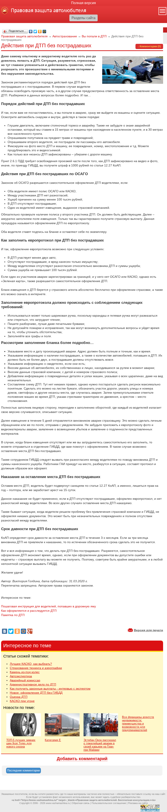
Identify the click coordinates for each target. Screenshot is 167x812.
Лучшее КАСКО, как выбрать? (31, 664)
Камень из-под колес (25, 672)
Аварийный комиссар (25, 680)
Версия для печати (148, 630)
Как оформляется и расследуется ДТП (29, 610)
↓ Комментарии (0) (149, 46)
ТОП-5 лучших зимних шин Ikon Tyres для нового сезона (20, 743)
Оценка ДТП (18, 697)
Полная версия (83, 3)
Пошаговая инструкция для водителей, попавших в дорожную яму (48, 606)
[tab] (23, 770)
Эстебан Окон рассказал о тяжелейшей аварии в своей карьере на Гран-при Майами (100, 744)
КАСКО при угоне (22, 701)
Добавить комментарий (82, 758)
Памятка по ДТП (13, 615)
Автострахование (64, 36)
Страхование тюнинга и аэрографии (36, 668)
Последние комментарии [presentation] (23, 770)
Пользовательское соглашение (109, 803)
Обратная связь (81, 803)
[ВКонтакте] (30, 31)
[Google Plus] (29, 631)
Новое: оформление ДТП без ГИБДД (36, 692)
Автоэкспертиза (21, 676)
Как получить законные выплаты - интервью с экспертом (50, 688)
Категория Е (53, 740)
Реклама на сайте (138, 803)
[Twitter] (35, 31)
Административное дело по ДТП (33, 684)
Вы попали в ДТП (94, 36)
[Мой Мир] (44, 31)
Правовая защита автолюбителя (24, 36)
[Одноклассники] (40, 31)
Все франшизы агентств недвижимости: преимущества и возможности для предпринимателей (138, 723)
